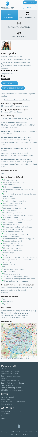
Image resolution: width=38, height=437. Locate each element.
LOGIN (29, 7)
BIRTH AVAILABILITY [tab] (27, 17)
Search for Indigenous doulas (12, 383)
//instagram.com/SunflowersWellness (17, 65)
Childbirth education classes (12, 390)
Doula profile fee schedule (11, 411)
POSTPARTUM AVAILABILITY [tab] (19, 27)
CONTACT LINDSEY (9, 83)
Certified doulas (7, 385)
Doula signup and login (10, 371)
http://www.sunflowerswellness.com (17, 63)
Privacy (4, 416)
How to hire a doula (8, 399)
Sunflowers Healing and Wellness (17, 100)
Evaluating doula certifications (13, 402)
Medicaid (4, 378)
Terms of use (6, 413)
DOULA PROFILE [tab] (9, 17)
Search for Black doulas (10, 381)
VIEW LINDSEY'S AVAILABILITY (13, 88)
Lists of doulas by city (9, 374)
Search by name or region (11, 376)
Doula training (6, 404)
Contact (4, 418)
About (3, 369)
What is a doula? (7, 397)
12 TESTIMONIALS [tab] (19, 37)
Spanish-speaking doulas (11, 388)
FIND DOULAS (29, 2)
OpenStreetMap (26, 357)
